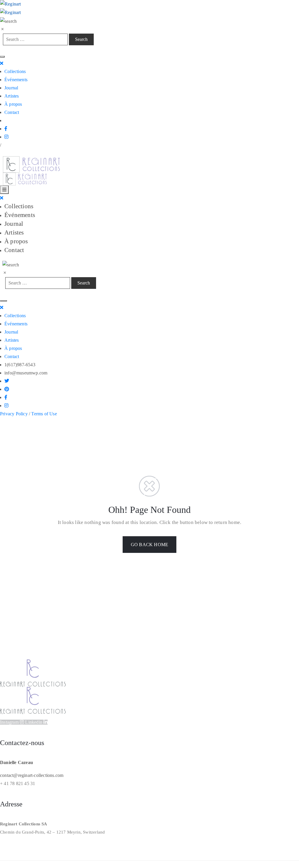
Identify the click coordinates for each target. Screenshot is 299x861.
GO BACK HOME (149, 544)
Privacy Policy (14, 413)
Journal (11, 87)
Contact (11, 112)
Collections (15, 71)
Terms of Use (44, 413)
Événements (15, 79)
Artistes (11, 95)
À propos (13, 104)
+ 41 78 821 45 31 (17, 783)
